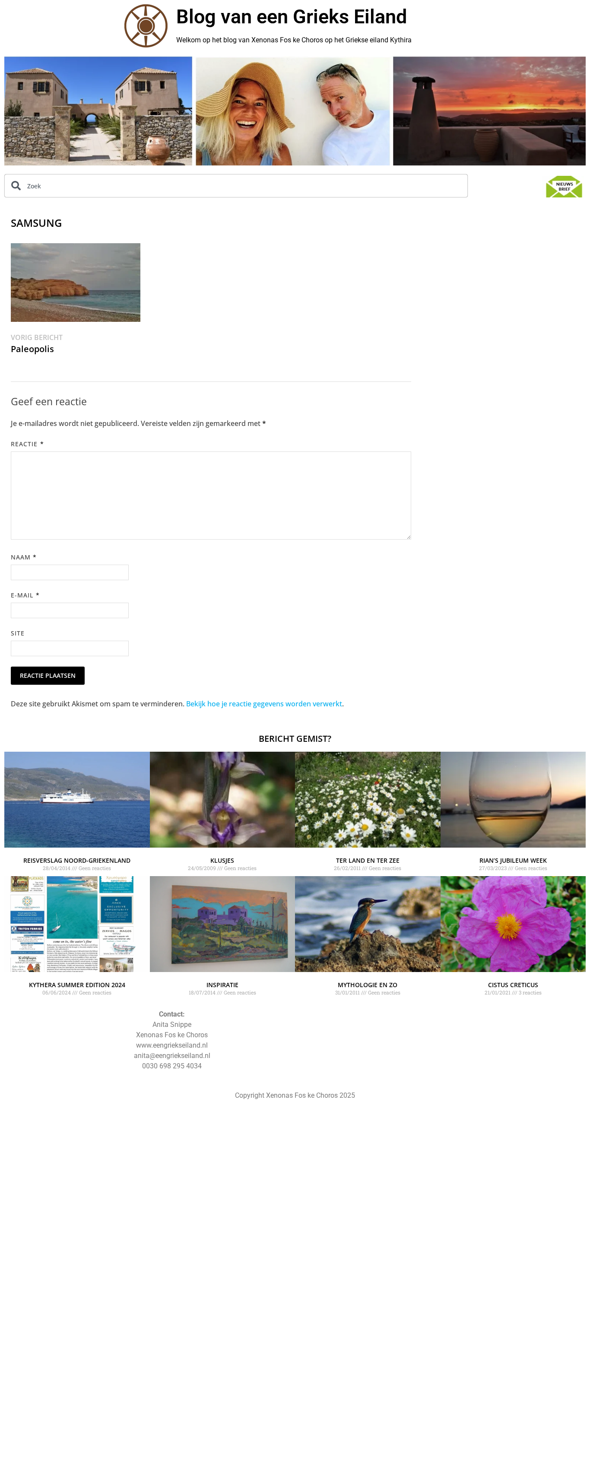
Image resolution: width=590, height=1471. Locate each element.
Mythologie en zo (367, 985)
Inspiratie (222, 985)
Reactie (27, 444)
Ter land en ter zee (368, 860)
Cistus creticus (513, 985)
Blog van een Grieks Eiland (291, 16)
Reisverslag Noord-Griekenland (76, 860)
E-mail (25, 595)
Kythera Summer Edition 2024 (77, 985)
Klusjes (222, 860)
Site (18, 633)
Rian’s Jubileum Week (513, 860)
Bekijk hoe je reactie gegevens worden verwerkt (264, 703)
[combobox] (236, 185)
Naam (24, 557)
